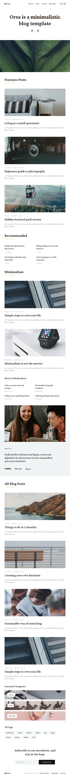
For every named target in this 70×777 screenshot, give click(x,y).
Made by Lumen (44, 773)
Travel (37, 4)
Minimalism (52, 4)
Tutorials (44, 4)
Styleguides (54, 773)
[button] (62, 4)
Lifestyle (30, 4)
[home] (7, 4)
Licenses (62, 773)
